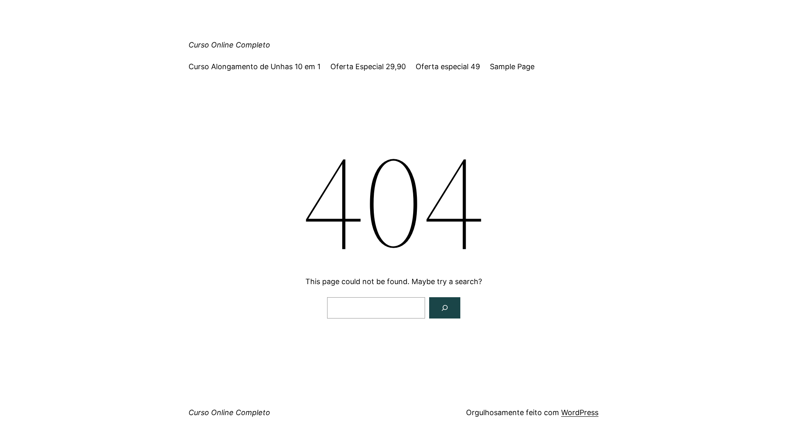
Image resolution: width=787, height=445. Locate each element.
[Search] (444, 308)
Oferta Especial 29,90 (368, 66)
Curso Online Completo (229, 45)
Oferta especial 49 (448, 66)
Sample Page (512, 66)
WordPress (579, 412)
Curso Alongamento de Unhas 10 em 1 (255, 66)
